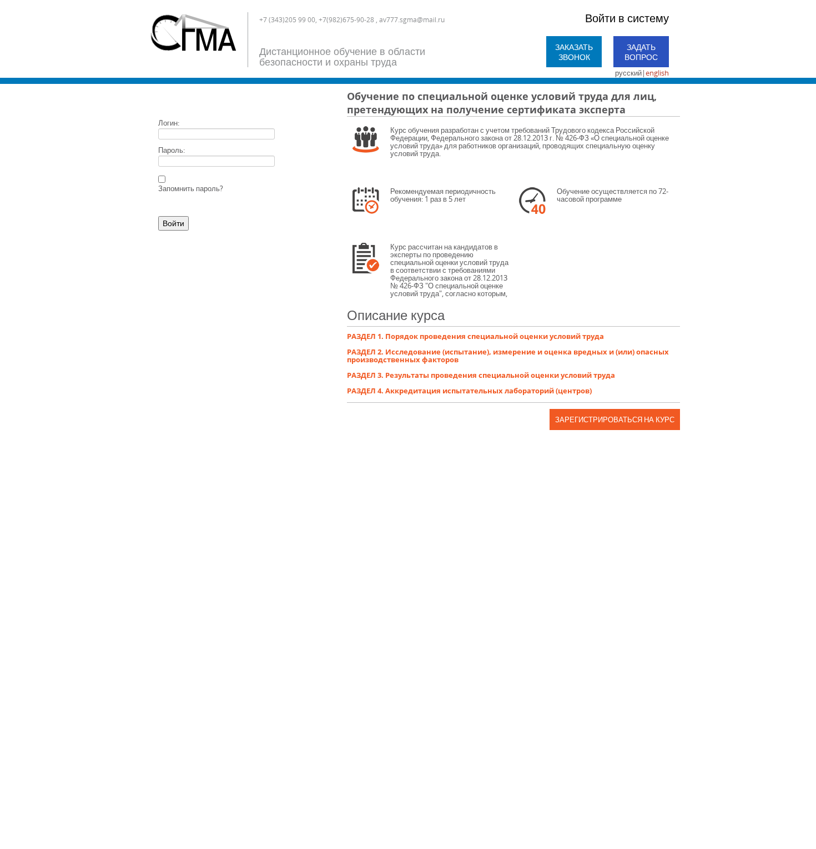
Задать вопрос (641, 52)
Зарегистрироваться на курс (614, 419)
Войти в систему (627, 18)
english (657, 73)
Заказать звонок (574, 52)
